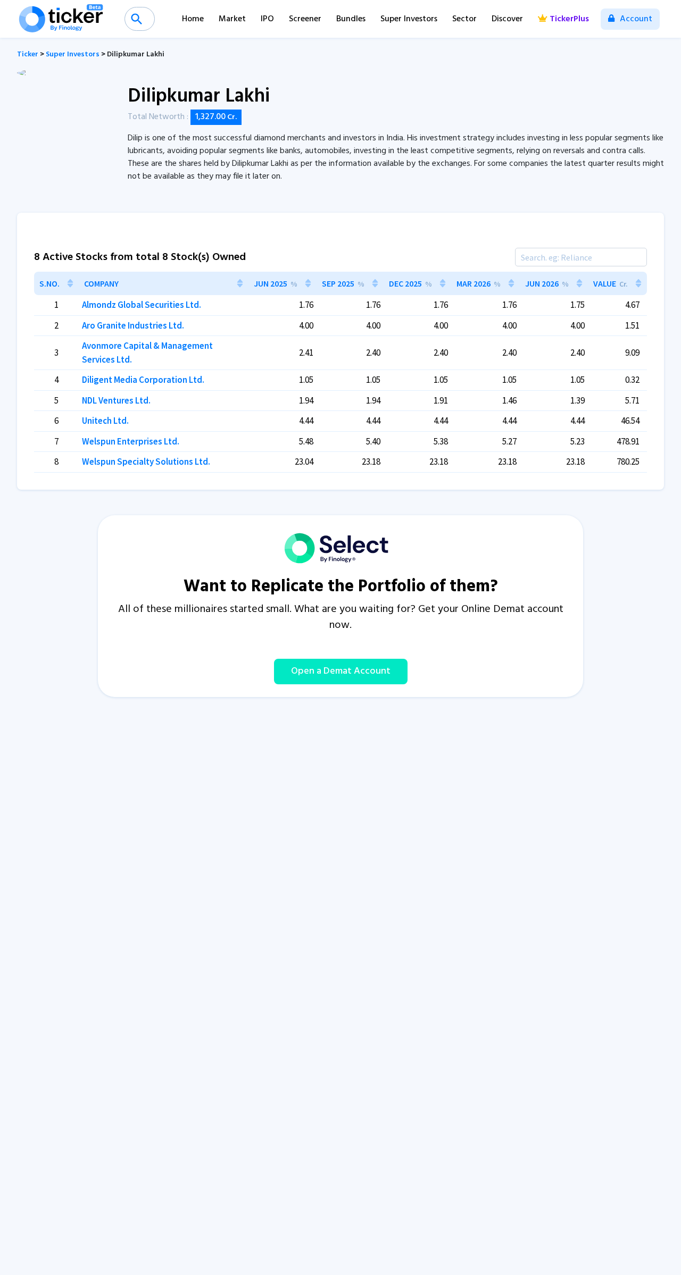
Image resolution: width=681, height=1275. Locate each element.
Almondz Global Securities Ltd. (141, 305)
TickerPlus (569, 19)
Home (193, 19)
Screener (305, 19)
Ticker (27, 54)
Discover (507, 19)
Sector (464, 19)
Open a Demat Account (341, 671)
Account (635, 19)
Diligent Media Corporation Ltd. (143, 379)
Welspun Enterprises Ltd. (130, 441)
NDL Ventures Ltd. (116, 400)
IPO (267, 19)
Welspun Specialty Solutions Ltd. (146, 461)
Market (232, 19)
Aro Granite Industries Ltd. (133, 325)
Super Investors (408, 19)
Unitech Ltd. (105, 420)
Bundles (351, 19)
